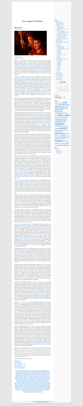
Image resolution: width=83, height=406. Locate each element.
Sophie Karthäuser (24, 236)
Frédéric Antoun (25, 173)
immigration (58, 126)
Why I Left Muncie (59, 79)
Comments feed (59, 151)
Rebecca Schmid (61, 139)
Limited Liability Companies (62, 59)
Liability (58, 56)
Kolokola (37, 378)
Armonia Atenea (47, 148)
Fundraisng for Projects (61, 33)
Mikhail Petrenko (28, 103)
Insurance (59, 55)
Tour (64, 141)
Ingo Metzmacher (44, 342)
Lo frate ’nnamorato (27, 117)
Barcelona (19, 66)
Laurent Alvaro (34, 176)
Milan (35, 66)
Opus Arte (17, 385)
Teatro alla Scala (41, 119)
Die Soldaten (33, 326)
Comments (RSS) (45, 402)
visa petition (59, 145)
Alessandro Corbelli (35, 125)
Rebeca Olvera (30, 317)
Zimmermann (40, 391)
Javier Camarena (30, 271)
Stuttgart (39, 66)
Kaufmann (32, 378)
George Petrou (34, 149)
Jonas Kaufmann (37, 183)
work (68, 145)
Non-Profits (59, 61)
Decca (28, 374)
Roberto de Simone (18, 129)
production (47, 87)
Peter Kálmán (42, 294)
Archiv (30, 371)
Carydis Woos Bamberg (19, 367)
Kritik (63, 126)
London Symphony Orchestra (21, 254)
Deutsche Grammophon (35, 374)
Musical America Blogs (41, 9)
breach (56, 115)
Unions (58, 69)
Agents (58, 45)
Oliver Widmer (25, 321)
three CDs (24, 219)
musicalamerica (58, 131)
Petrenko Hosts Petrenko (19, 366)
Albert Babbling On (59, 23)
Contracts (64, 119)
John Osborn (32, 290)
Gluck (31, 376)
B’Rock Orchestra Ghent (34, 243)
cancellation (57, 117)
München (60, 133)
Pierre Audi (23, 155)
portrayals (23, 251)
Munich (63, 128)
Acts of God (59, 44)
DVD (49, 122)
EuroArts (37, 375)
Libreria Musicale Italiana (28, 220)
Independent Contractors (62, 54)
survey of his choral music (39, 114)
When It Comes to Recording (62, 38)
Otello (25, 385)
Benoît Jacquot (28, 372)
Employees (59, 52)
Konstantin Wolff (26, 239)
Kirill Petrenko (25, 349)
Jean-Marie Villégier (28, 87)
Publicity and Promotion (61, 36)
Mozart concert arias (41, 248)
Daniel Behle (48, 135)
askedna (57, 104)
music (66, 130)
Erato (33, 375)
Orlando (29, 224)
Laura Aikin (33, 342)
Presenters (59, 62)
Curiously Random (59, 41)
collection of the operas (26, 115)
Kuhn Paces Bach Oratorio (20, 363)
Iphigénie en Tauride (28, 377)
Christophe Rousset (46, 157)
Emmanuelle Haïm (46, 93)
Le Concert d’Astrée (45, 379)
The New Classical (59, 76)
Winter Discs (18, 27)
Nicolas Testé (27, 171)
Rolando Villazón (28, 387)
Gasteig (63, 122)
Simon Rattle (39, 387)
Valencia (43, 66)
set (45, 80)
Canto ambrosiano (24, 203)
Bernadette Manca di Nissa (24, 125)
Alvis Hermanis (27, 335)
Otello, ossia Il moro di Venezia (36, 281)
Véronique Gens (18, 171)
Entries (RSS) (37, 402)
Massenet (43, 382)
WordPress (50, 401)
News (64, 136)
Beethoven (65, 113)
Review (41, 386)
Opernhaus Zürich (40, 264)
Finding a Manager (60, 30)
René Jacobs (23, 240)
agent (56, 103)
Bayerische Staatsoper (59, 112)
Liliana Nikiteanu (38, 276)
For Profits (59, 53)
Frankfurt (32, 66)
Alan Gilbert (60, 102)
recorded (49, 172)
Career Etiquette (60, 27)
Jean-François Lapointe (19, 176)
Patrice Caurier (23, 278)
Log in (57, 149)
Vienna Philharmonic (41, 344)
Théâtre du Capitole (19, 78)
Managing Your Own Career (62, 35)
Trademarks (59, 68)
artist (65, 103)
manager (57, 128)
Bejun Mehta (24, 224)
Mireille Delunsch (31, 175)
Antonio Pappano (47, 255)
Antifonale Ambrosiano (26, 209)
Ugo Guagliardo (44, 310)
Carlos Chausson (44, 307)
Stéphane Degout (25, 388)
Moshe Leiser (31, 278)
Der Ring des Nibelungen (32, 64)
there (30, 201)
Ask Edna (58, 25)
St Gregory (25, 198)
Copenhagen (24, 66)
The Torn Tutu (59, 77)
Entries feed (58, 150)
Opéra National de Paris (22, 181)
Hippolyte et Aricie (31, 76)
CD (19, 374)
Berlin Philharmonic (36, 372)
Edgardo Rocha (41, 292)
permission (57, 137)
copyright (57, 120)
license (66, 126)
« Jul (56, 93)
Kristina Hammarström (33, 237)
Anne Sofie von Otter (21, 172)
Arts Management (60, 47)
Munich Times (30, 392)
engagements (58, 122)
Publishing (59, 63)
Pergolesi (36, 385)
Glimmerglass (22, 225)
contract (58, 119)
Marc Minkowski (21, 164)
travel (66, 141)
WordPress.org (59, 152)
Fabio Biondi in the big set (30, 119)
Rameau (24, 386)
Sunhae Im (45, 236)
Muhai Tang (24, 276)
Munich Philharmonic (60, 130)
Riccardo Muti (36, 130)
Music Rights (59, 60)
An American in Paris (60, 24)
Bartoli (16, 372)
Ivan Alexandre (17, 76)
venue (67, 143)
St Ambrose (30, 200)
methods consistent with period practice (39, 82)
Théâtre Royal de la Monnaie (27, 157)
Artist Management (60, 46)
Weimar (49, 66)
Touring (58, 67)
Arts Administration (60, 26)
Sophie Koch (28, 183)
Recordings (59, 64)
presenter (63, 137)
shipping (30, 221)
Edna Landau (62, 120)
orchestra (68, 135)
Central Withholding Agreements (63, 48)
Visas (58, 71)
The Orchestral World (61, 37)
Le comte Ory (23, 302)
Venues (58, 70)
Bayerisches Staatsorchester (61, 109)
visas (65, 145)
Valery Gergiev (62, 143)
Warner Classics (37, 390)
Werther (22, 180)
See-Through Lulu (18, 365)
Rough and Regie (59, 75)
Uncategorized (59, 78)
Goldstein (60, 124)
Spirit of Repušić (18, 362)
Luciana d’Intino (29, 382)
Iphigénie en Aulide (19, 377)
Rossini (33, 387)
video (42, 226)
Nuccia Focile (43, 123)
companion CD (26, 135)
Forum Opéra (45, 228)
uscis (57, 143)
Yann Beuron (43, 175)
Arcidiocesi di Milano (21, 205)
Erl (28, 66)
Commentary (64, 117)
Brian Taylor (64, 115)
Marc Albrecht (43, 347)
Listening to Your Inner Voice (62, 34)
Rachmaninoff (18, 386)
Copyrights (59, 51)
